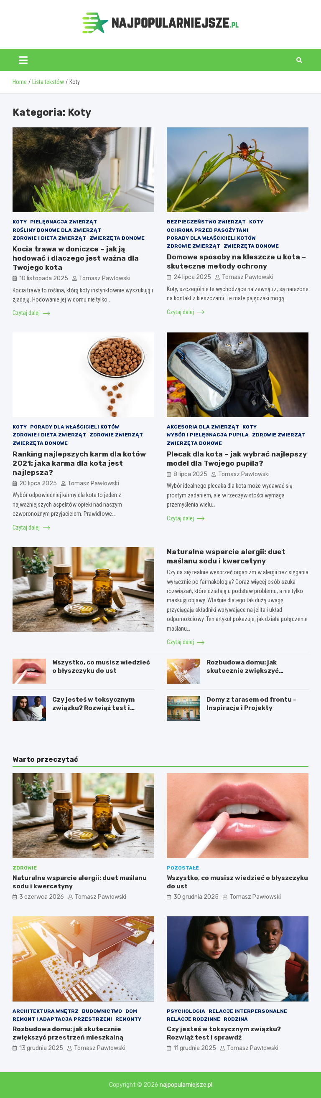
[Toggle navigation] (23, 60)
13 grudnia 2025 (41, 1048)
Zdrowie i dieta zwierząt (49, 238)
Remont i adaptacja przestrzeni (62, 1019)
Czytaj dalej (27, 312)
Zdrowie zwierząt (193, 246)
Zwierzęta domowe (117, 238)
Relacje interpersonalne (248, 1011)
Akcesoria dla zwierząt (203, 427)
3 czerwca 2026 (41, 896)
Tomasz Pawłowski (104, 278)
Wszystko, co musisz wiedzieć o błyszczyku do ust (101, 667)
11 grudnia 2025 (194, 1048)
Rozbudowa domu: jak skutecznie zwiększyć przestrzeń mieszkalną (244, 670)
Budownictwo (102, 1011)
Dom (131, 1011)
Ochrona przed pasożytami (207, 230)
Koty (20, 222)
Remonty (128, 1019)
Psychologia (186, 1011)
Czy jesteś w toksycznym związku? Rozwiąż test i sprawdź (93, 708)
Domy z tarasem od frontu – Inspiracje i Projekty (251, 704)
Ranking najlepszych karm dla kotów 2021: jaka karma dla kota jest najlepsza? (79, 463)
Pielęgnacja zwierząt (63, 222)
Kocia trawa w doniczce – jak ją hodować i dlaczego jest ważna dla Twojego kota (76, 258)
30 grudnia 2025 (196, 896)
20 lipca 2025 (38, 483)
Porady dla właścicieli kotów (211, 238)
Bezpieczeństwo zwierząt (206, 222)
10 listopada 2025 (43, 278)
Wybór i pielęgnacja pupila (208, 435)
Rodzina (236, 1019)
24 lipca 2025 (192, 277)
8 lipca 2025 (190, 474)
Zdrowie (25, 868)
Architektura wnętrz (46, 1011)
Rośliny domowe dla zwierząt (57, 230)
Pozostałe (183, 868)
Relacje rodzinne (193, 1019)
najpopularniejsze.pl (186, 1084)
